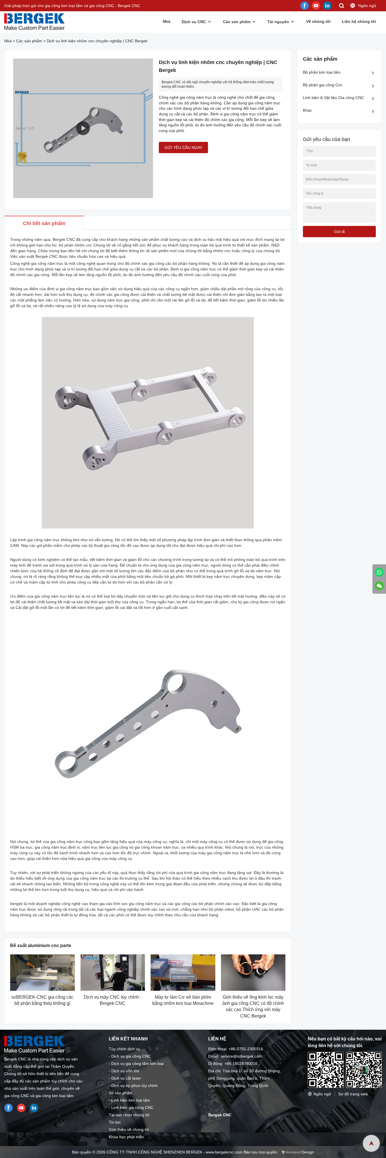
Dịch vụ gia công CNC (131, 1056)
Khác (307, 110)
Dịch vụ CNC (194, 21)
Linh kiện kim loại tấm (130, 1100)
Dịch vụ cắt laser (126, 1078)
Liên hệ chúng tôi (359, 21)
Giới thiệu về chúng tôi (129, 1129)
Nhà (166, 21)
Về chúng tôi (318, 21)
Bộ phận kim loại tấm (322, 72)
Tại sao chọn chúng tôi (129, 1115)
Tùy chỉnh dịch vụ (124, 1049)
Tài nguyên (278, 21)
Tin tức (115, 1122)
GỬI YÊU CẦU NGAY (183, 147)
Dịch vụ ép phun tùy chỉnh (134, 1085)
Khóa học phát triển (126, 1137)
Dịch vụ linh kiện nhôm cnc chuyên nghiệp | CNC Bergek (97, 41)
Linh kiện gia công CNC (132, 1107)
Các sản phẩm (236, 21)
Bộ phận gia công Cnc (322, 85)
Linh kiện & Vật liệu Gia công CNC (333, 97)
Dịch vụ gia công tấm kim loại (137, 1063)
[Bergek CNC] (379, 572)
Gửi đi (339, 231)
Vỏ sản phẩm (121, 1093)
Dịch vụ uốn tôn (125, 1071)
